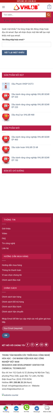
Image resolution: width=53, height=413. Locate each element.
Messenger (37, 411)
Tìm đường (6, 411)
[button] (3, 7)
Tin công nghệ (8, 243)
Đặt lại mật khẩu (14, 52)
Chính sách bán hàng (11, 297)
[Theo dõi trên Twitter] (37, 345)
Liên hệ (5, 248)
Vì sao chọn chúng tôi (12, 275)
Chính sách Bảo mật (11, 280)
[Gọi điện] (26, 407)
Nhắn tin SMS (47, 411)
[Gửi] (48, 14)
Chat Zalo (16, 411)
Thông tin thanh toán (11, 270)
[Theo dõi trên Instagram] (32, 345)
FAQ (4, 238)
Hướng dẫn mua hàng (12, 265)
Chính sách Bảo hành (11, 306)
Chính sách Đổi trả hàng (13, 302)
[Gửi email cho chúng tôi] (41, 345)
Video (4, 233)
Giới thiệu (6, 228)
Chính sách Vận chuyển (12, 311)
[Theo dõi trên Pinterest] (46, 345)
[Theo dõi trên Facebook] (28, 345)
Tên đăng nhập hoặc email (15, 39)
